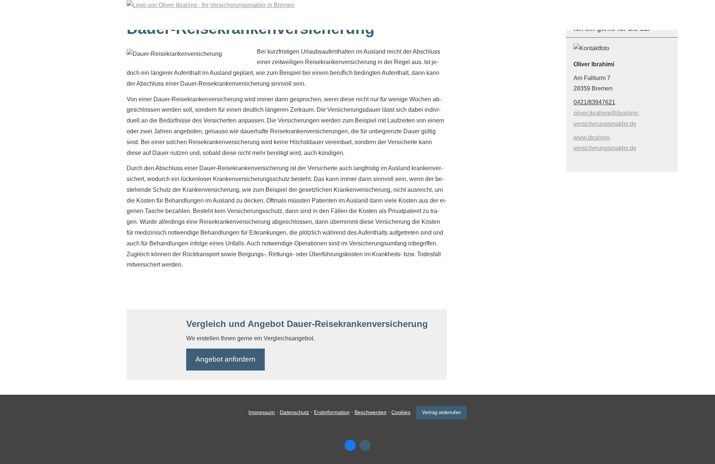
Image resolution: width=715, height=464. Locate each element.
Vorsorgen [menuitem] (288, 21)
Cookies (400, 412)
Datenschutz (294, 412)
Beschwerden (371, 412)
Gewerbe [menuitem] (377, 21)
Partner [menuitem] (479, 21)
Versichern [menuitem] (244, 21)
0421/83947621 (594, 102)
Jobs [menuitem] (447, 21)
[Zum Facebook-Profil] (350, 445)
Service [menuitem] (415, 21)
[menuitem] (210, 21)
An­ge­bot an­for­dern (225, 359)
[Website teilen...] (365, 445)
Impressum (261, 412)
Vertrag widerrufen (441, 412)
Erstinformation (332, 412)
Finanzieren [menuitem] (334, 21)
